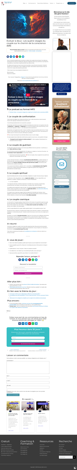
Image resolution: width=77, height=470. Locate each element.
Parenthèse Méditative (42, 3)
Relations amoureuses (44, 446)
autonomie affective (43, 188)
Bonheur (41, 450)
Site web (9, 385)
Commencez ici (32, 3)
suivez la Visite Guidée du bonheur (31, 284)
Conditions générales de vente (65, 451)
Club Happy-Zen (23, 452)
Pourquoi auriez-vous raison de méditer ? (27, 414)
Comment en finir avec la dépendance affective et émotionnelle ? (25, 293)
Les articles (42, 444)
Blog (24, 3)
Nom (8, 375)
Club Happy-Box (23, 450)
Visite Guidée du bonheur (6, 446)
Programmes (59, 3)
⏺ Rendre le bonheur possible (7, 450)
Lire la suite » (11, 430)
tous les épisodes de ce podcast (29, 80)
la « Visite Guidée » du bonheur (34, 51)
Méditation (42, 448)
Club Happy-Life (23, 454)
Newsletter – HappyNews (6, 444)
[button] (8, 56)
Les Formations (23, 448)
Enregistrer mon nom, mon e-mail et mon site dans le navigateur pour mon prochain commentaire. (26, 392)
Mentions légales (62, 450)
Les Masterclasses (43, 455)
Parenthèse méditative (6, 455)
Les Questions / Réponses (45, 451)
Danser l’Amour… (41, 413)
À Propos (61, 448)
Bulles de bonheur (43, 453)
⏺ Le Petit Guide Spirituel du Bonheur (9, 451)
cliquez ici (23, 77)
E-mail (8, 380)
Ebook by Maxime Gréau (6, 448)
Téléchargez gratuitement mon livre (18, 287)
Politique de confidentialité (64, 453)
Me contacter (62, 444)
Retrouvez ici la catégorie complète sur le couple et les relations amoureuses (28, 298)
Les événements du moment (7, 453)
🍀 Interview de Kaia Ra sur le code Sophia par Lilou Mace (13, 414)
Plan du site (61, 446)
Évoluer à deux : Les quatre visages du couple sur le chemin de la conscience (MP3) (29, 112)
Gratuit (51, 3)
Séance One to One (24, 447)
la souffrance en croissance (30, 231)
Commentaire (10, 360)
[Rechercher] (74, 457)
